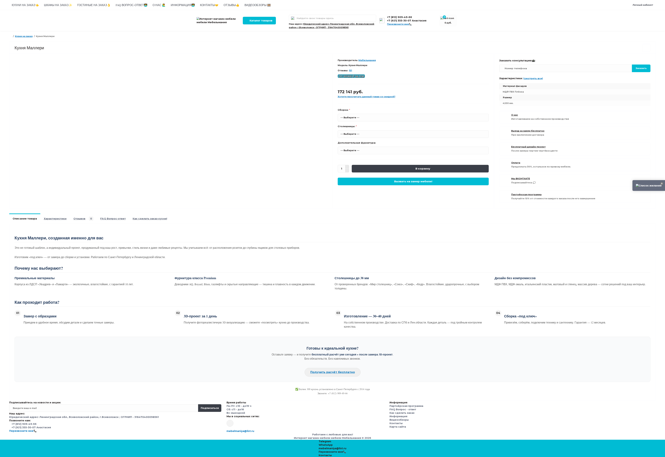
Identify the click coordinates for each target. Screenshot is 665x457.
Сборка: (344, 109)
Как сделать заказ (401, 412)
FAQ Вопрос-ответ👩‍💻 (131, 5)
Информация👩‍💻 (183, 5)
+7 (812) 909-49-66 (399, 17)
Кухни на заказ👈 (25, 5)
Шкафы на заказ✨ (58, 5)
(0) (350, 70)
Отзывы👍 (231, 5)
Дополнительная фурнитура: (357, 142)
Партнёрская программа (406, 406)
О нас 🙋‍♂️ (159, 5)
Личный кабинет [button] (643, 5)
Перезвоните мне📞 (399, 24)
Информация (398, 416)
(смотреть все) (533, 78)
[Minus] (347, 171)
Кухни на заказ (24, 36)
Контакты (396, 423)
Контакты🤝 (209, 5)
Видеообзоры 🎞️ (258, 5)
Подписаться (210, 408)
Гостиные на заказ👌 (93, 5)
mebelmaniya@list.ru (240, 431)
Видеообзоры (399, 419)
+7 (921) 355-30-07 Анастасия (406, 20)
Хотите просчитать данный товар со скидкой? (366, 96)
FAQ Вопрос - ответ (402, 409)
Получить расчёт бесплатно (332, 372)
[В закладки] (646, 48)
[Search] (292, 18)
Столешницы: (347, 126)
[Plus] (347, 167)
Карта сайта (397, 426)
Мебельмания (367, 60)
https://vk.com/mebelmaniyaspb (230, 423)
